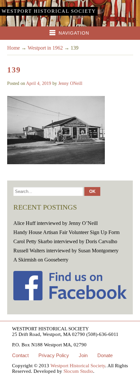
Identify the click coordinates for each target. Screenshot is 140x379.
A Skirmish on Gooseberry (40, 259)
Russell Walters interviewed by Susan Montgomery (66, 250)
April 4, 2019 (38, 83)
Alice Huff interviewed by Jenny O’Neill (55, 223)
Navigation (74, 33)
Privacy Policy (53, 355)
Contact (20, 355)
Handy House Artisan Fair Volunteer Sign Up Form (66, 232)
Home (13, 48)
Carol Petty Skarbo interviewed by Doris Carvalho (65, 241)
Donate (105, 355)
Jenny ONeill (70, 83)
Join (83, 355)
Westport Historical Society (49, 11)
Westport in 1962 (45, 48)
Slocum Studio (78, 371)
